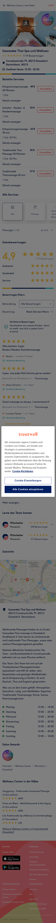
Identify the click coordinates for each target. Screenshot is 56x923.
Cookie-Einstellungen (28, 480)
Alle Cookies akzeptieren (28, 489)
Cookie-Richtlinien (22, 471)
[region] (28, 461)
